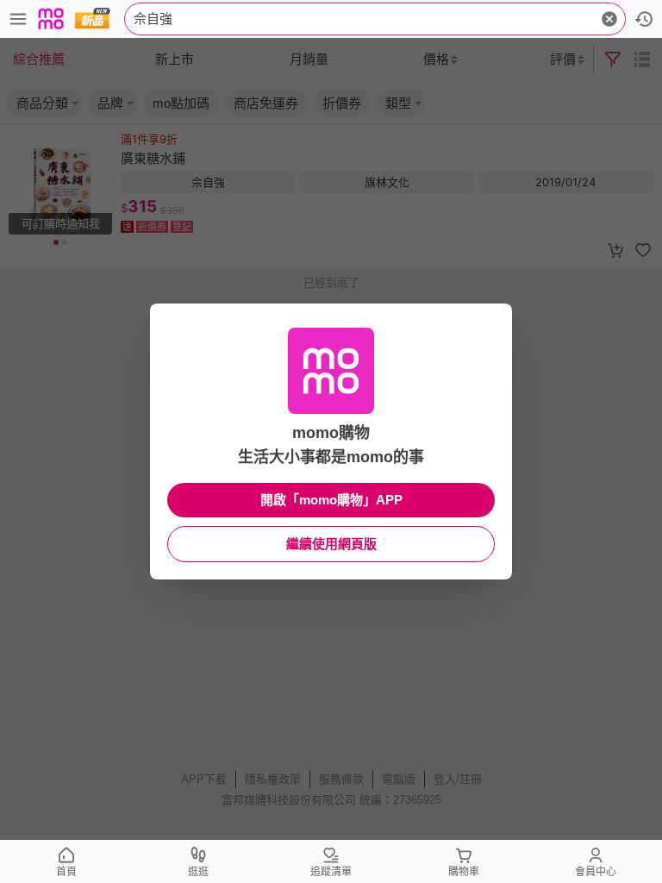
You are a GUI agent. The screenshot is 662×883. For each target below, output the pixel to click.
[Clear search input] (609, 19)
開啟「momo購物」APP (331, 499)
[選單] (18, 19)
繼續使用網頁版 (331, 543)
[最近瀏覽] (644, 19)
